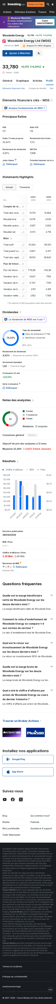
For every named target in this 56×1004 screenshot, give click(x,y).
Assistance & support (41, 828)
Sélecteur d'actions (24, 12)
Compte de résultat (37, 88)
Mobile (5, 822)
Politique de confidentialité (14, 976)
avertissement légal (11, 986)
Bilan (52, 88)
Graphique (22, 80)
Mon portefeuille (10, 828)
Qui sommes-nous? (40, 815)
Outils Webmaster (11, 834)
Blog (4, 815)
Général (7, 80)
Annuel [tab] (9, 187)
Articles (37, 80)
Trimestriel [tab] (24, 187)
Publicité (34, 822)
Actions (7, 12)
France (42, 12)
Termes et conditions (12, 966)
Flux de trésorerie (12, 263)
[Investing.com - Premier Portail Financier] (16, 4)
